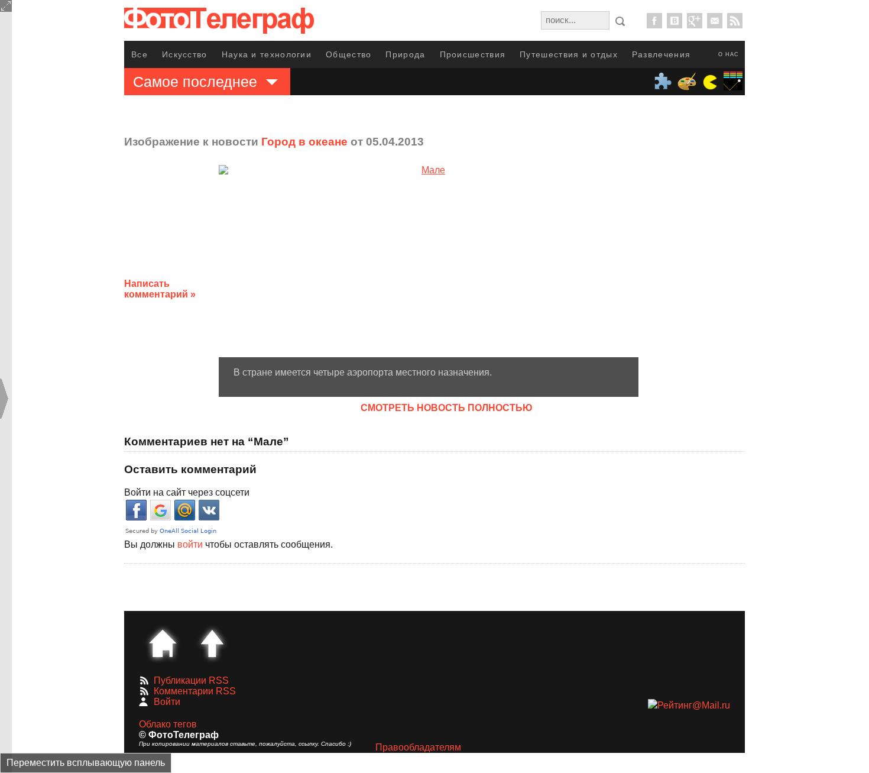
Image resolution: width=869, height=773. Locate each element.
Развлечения (661, 54)
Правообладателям (418, 747)
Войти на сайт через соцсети (186, 492)
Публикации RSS (191, 680)
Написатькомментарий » (160, 289)
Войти (167, 702)
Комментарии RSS (195, 691)
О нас (728, 54)
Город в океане (304, 141)
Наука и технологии (267, 54)
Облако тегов (168, 724)
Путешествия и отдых (569, 54)
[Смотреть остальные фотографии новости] (428, 261)
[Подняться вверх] (212, 643)
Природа (405, 54)
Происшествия (473, 54)
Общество (348, 54)
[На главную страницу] (162, 643)
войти (190, 544)
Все (139, 54)
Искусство (184, 54)
